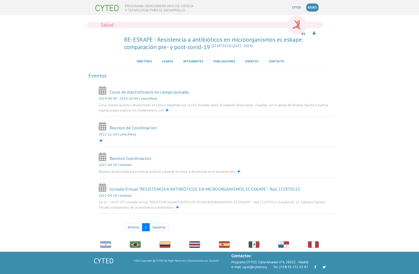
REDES (312, 7)
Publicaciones (225, 61)
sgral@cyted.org (249, 267)
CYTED (297, 7)
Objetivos (145, 61)
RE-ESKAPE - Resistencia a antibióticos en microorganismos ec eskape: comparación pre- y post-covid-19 (213, 43)
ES (303, 34)
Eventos (252, 61)
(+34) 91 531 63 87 (290, 267)
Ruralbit (214, 260)
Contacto (277, 61)
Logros (168, 61)
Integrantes (194, 61)
